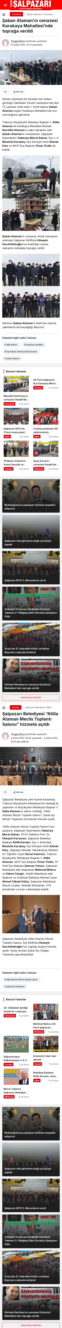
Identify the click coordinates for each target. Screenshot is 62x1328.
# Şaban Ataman (12, 358)
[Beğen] (5, 92)
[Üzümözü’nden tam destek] (45, 1051)
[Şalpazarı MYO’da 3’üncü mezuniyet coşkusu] (16, 423)
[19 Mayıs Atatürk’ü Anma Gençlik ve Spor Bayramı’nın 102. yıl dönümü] (16, 455)
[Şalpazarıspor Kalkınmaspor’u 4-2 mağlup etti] (16, 1051)
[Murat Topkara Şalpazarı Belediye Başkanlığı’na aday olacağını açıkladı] (16, 1083)
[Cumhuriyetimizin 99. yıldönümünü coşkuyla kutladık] (45, 423)
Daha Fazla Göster (31, 697)
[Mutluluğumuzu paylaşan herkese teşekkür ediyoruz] (31, 496)
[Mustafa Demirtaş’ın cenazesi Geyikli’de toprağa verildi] (16, 391)
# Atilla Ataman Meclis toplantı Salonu (21, 979)
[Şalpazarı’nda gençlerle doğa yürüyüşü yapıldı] (31, 532)
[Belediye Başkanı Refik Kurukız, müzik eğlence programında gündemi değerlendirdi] (45, 1083)
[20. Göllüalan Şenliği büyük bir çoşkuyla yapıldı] (16, 1019)
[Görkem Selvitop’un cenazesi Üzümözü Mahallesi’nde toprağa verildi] (31, 675)
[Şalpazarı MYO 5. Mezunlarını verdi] (31, 567)
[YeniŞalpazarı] (30, 4)
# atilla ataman (11, 344)
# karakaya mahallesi (33, 344)
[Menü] (5, 5)
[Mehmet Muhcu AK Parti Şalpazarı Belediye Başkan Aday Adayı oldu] (45, 1019)
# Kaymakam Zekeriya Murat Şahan (21, 351)
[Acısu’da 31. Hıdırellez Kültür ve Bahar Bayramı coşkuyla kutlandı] (31, 639)
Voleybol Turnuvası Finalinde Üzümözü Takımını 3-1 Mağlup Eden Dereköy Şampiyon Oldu (31, 613)
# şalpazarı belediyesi (15, 986)
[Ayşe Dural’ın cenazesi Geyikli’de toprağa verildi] (45, 455)
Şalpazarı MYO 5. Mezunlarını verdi (25, 580)
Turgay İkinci (18, 41)
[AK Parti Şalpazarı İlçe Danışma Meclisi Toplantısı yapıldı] (45, 391)
